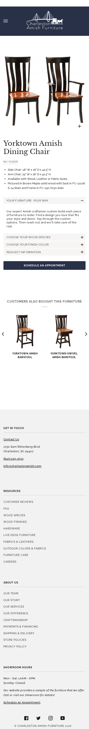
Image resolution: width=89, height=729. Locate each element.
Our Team (11, 593)
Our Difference (15, 613)
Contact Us (11, 439)
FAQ (6, 508)
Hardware (11, 528)
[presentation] (3, 334)
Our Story (11, 600)
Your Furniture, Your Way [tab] (27, 200)
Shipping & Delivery (19, 633)
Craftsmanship (15, 620)
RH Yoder (10, 161)
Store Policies (14, 639)
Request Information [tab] (23, 252)
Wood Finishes (15, 521)
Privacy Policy (15, 646)
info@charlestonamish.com (22, 466)
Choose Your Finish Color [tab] (27, 244)
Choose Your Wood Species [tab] (28, 237)
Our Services (13, 606)
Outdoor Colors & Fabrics (24, 548)
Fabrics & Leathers (18, 541)
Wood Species (14, 515)
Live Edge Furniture (19, 535)
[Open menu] (9, 21)
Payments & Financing (20, 626)
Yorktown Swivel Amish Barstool (64, 355)
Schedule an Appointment (44, 265)
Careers (9, 561)
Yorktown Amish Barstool (25, 355)
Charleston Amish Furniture (40, 725)
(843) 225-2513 (13, 458)
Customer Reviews (18, 501)
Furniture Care (15, 555)
